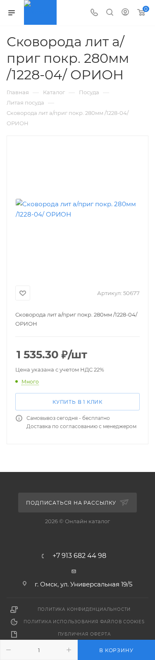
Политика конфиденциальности (84, 609)
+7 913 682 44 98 (79, 556)
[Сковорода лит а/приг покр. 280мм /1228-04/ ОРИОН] (78, 209)
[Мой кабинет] (125, 13)
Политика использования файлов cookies (84, 621)
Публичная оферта (84, 634)
